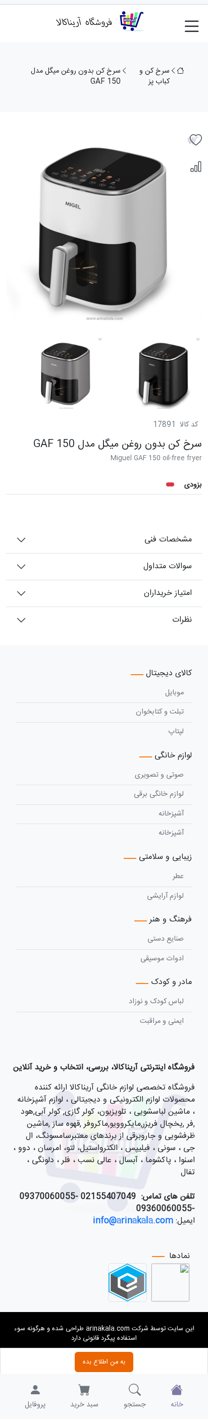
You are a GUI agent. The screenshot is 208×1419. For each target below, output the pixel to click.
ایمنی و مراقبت (162, 1021)
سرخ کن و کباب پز (154, 77)
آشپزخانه (171, 814)
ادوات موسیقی (162, 959)
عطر (178, 876)
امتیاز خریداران (168, 593)
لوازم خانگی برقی (159, 794)
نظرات (182, 620)
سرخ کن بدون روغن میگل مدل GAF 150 (76, 77)
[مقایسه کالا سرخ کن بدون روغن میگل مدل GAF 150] (196, 167)
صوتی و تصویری (159, 775)
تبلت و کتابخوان (160, 712)
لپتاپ (176, 732)
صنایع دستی (165, 939)
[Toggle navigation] (196, 21)
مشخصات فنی (168, 540)
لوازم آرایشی (165, 896)
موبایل (174, 693)
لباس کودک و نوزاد (156, 1002)
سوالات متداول (167, 566)
